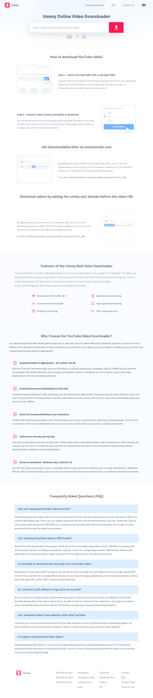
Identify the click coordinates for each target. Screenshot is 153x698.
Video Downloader (95, 5)
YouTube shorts (64, 682)
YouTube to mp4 (64, 677)
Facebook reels (107, 677)
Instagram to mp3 (85, 684)
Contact (125, 672)
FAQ (113, 5)
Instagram (83, 672)
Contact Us (128, 5)
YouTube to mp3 (64, 672)
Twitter (103, 682)
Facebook (104, 672)
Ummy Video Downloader (73, 285)
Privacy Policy (128, 682)
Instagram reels (86, 677)
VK (101, 686)
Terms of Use (128, 686)
